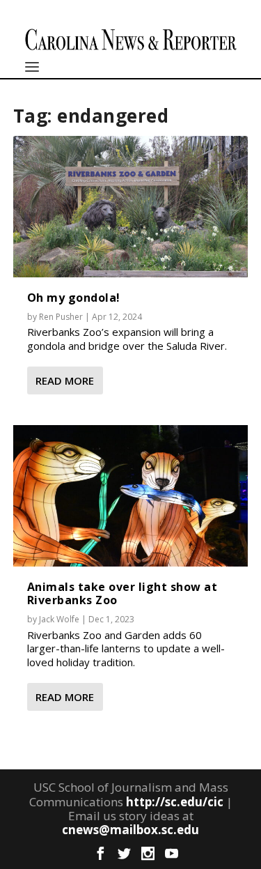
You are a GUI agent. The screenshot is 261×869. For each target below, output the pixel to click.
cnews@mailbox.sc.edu (130, 830)
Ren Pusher (61, 317)
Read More (64, 380)
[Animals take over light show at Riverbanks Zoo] (130, 495)
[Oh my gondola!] (130, 206)
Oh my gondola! (73, 297)
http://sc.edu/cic (174, 802)
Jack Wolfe (59, 619)
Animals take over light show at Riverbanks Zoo (122, 593)
